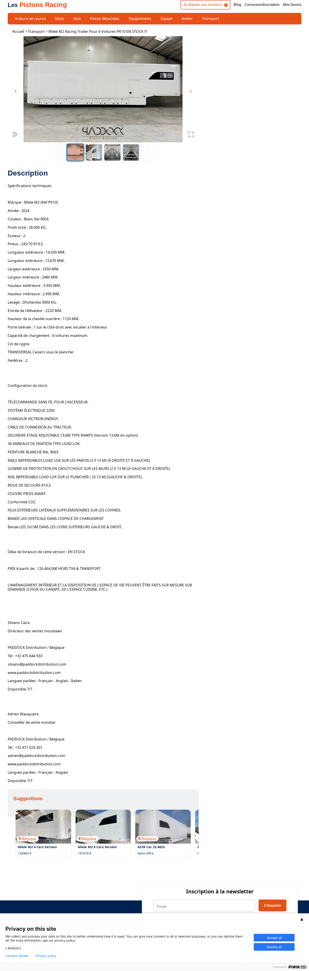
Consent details (16, 956)
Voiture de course (30, 18)
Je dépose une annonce (202, 5)
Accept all (274, 938)
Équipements (140, 18)
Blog (237, 5)
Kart (77, 18)
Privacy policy (46, 956)
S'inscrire (272, 905)
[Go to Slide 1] (75, 152)
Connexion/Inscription (262, 5)
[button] (103, 89)
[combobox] (70, 462)
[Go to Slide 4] (131, 152)
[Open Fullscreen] (191, 134)
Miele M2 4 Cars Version (37, 847)
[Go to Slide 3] (112, 152)
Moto (59, 18)
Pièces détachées (104, 18)
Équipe (166, 18)
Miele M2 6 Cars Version (97, 847)
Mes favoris (292, 5)
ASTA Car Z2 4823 (151, 847)
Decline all (274, 947)
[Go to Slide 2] (94, 152)
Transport (210, 18)
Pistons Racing (37, 4)
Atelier (187, 18)
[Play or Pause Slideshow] (15, 134)
